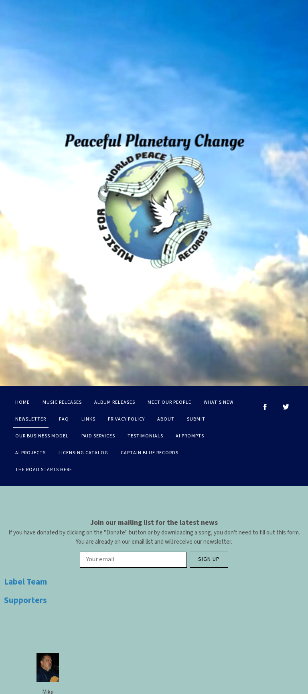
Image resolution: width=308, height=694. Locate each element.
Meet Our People (169, 402)
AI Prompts (190, 436)
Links (88, 419)
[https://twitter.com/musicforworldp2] (286, 407)
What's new (218, 402)
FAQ (64, 419)
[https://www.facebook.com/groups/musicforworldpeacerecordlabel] (265, 407)
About (165, 419)
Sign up (209, 559)
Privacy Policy (126, 419)
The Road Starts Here (43, 469)
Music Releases (62, 402)
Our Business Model (42, 436)
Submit (196, 419)
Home (22, 402)
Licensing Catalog (83, 452)
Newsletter (30, 419)
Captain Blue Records (149, 452)
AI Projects (30, 452)
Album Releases (114, 402)
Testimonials (145, 436)
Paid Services (98, 436)
